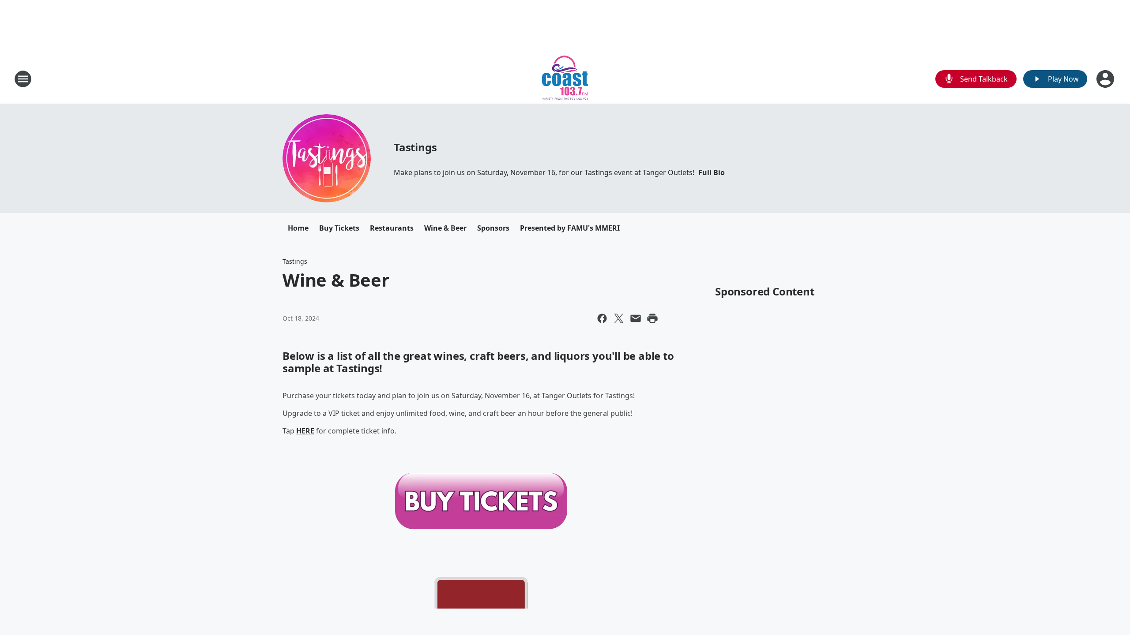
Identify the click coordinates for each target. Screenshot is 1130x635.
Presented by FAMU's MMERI (570, 228)
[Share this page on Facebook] (602, 318)
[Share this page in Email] (635, 318)
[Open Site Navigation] (23, 79)
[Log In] (1106, 79)
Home (298, 228)
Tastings (415, 147)
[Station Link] (565, 79)
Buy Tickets (339, 228)
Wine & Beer (445, 228)
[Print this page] (652, 318)
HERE (305, 431)
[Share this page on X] (619, 318)
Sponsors (493, 228)
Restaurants (392, 228)
